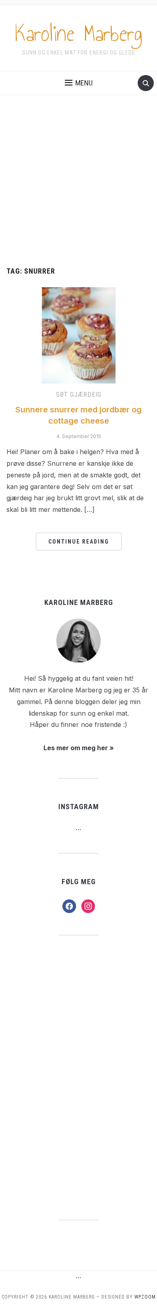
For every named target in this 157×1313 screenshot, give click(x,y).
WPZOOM (145, 1297)
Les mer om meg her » (78, 748)
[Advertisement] (78, 181)
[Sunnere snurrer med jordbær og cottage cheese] (79, 335)
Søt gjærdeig (78, 394)
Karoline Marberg (79, 33)
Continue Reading (78, 541)
